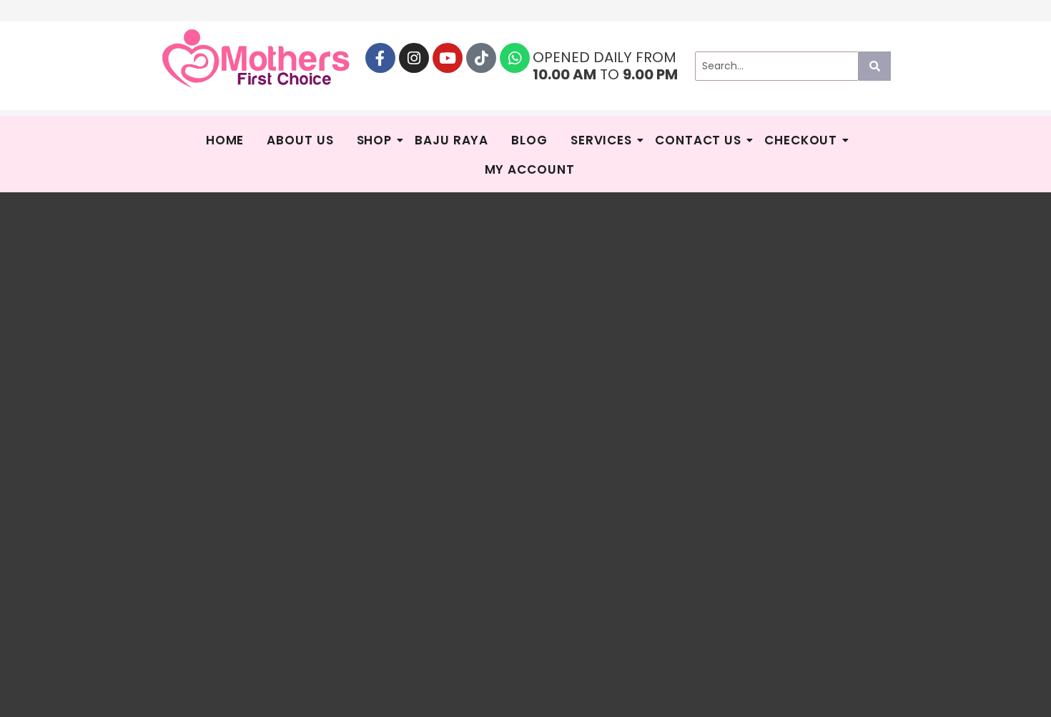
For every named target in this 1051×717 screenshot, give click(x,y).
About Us (300, 140)
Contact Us (698, 140)
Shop (375, 140)
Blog (529, 140)
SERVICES (601, 140)
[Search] (875, 66)
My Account (530, 169)
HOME (225, 140)
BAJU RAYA (451, 140)
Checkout (800, 140)
